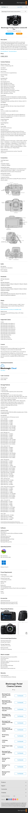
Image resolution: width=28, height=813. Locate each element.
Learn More (3, 370)
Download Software (13, 51)
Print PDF (19, 33)
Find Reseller (9, 33)
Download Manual (4, 51)
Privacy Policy (23, 806)
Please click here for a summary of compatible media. (11, 309)
